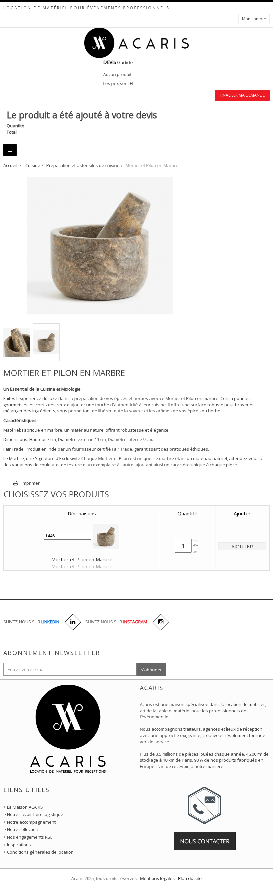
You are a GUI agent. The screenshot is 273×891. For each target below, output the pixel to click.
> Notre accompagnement (29, 822)
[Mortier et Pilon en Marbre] (16, 342)
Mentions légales (157, 878)
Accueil (10, 165)
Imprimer (31, 483)
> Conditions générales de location (38, 852)
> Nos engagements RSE (28, 837)
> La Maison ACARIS (23, 807)
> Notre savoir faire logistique (33, 814)
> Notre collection (20, 829)
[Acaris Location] (136, 43)
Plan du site (190, 878)
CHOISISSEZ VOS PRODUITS (56, 494)
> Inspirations (17, 845)
